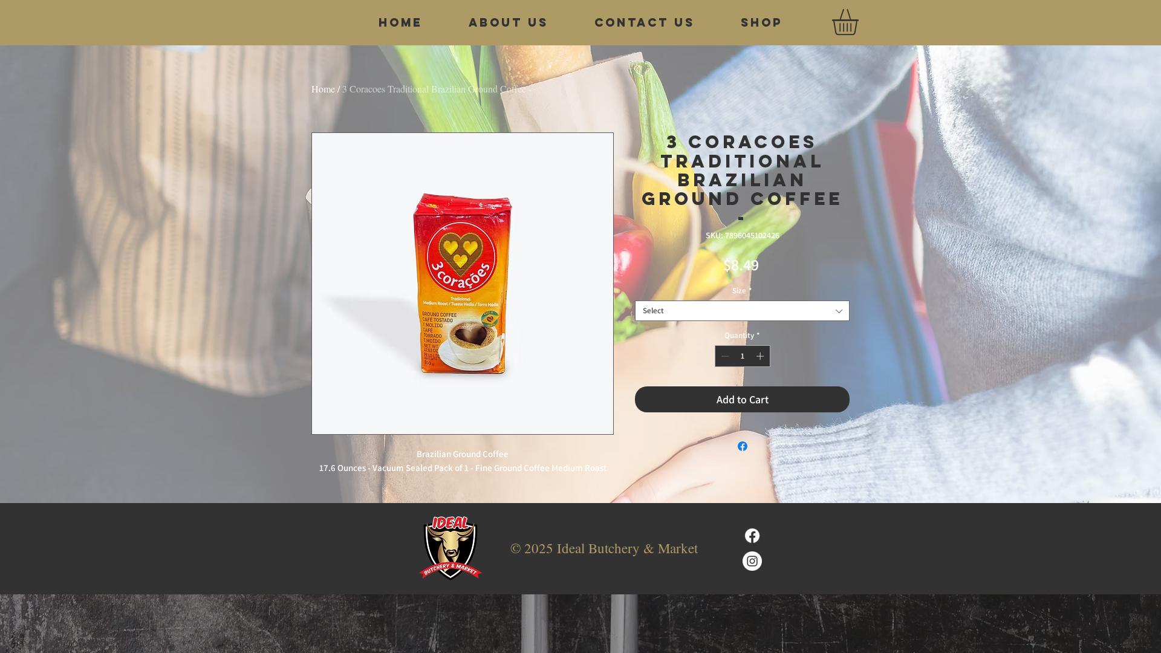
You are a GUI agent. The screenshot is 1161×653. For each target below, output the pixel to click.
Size (742, 291)
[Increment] (761, 356)
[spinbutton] (742, 356)
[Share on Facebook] (742, 446)
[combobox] (742, 311)
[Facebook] (752, 535)
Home (323, 88)
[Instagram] (752, 561)
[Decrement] (724, 356)
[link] (860, 22)
